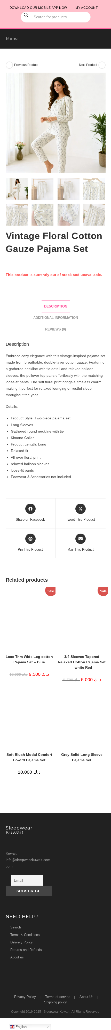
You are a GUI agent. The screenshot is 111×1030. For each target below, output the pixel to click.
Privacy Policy (25, 997)
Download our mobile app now (38, 8)
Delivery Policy (21, 942)
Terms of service (57, 997)
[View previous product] (9, 65)
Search (15, 927)
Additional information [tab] (55, 318)
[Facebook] (20, 843)
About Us (86, 997)
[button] (99, 79)
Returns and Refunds (26, 950)
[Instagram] (10, 843)
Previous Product (26, 65)
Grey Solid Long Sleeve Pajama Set (81, 757)
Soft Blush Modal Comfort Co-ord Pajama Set (29, 757)
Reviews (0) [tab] (55, 329)
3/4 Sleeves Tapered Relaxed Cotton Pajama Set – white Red (82, 662)
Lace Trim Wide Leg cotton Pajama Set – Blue (29, 659)
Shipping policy (55, 1002)
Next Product (88, 65)
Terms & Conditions (25, 935)
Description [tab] (55, 306)
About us (17, 957)
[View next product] (102, 65)
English (20, 1027)
